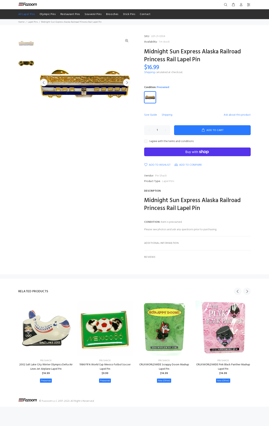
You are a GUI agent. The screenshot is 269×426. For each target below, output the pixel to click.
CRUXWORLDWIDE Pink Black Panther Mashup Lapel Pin (223, 366)
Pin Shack (161, 176)
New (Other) (164, 381)
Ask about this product (237, 115)
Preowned (46, 381)
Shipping (149, 72)
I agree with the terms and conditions (171, 141)
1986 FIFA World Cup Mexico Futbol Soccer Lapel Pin (105, 366)
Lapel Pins (33, 22)
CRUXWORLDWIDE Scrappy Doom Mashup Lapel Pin (164, 366)
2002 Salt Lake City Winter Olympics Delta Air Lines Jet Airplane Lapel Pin (45, 366)
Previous (43, 82)
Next (127, 82)
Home (21, 22)
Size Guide (150, 115)
